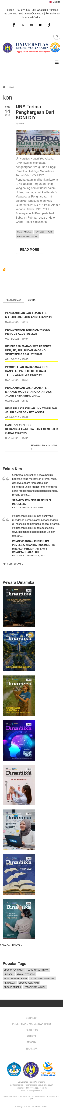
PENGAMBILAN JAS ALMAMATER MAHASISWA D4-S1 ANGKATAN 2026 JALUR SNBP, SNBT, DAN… (28, 391)
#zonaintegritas (26, 974)
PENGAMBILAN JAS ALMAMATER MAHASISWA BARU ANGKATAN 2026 (28, 315)
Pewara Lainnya (10, 945)
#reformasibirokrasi (15, 978)
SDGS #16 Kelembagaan (42, 978)
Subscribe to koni (4, 269)
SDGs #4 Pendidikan (27, 236)
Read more (31, 250)
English (56, 1)
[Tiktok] (49, 24)
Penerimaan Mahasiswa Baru (31, 1024)
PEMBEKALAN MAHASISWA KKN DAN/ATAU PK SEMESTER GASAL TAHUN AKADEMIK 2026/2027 (26, 371)
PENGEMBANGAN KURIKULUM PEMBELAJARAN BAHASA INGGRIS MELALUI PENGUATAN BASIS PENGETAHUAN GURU (33, 546)
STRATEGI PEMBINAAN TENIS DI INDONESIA (31, 502)
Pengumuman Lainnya (44, 445)
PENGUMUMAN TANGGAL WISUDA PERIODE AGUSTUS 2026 (27, 332)
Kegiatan (8, 974)
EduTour (31, 1048)
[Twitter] (22, 25)
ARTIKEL (31, 1036)
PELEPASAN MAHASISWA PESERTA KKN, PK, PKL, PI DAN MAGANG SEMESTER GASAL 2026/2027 (28, 350)
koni (50, 231)
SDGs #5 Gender (12, 987)
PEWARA (31, 1042)
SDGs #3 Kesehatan (29, 982)
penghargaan (24, 231)
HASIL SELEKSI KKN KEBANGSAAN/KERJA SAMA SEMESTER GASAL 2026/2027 (31, 429)
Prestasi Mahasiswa (34, 987)
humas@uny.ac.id (34, 13)
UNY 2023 (40, 231)
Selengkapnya (12, 564)
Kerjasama (9, 982)
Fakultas (32, 1030)
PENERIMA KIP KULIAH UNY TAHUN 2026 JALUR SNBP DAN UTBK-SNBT (31, 410)
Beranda (31, 1017)
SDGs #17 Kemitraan (38, 969)
